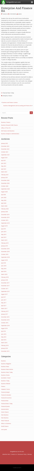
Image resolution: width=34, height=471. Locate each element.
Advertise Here (6, 454)
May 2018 (3, 268)
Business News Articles (7, 369)
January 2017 (4, 314)
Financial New (4, 400)
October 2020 (4, 186)
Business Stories (5, 375)
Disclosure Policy (22, 454)
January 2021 (4, 177)
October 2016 (4, 322)
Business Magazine (6, 363)
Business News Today (7, 372)
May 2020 (3, 200)
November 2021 (5, 149)
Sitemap (29, 454)
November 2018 (5, 251)
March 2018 (4, 274)
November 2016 (5, 320)
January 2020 (4, 211)
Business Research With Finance (9, 125)
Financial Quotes (5, 406)
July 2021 (3, 160)
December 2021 (5, 146)
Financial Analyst (5, 392)
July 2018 (3, 263)
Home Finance (5, 412)
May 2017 (3, 302)
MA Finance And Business (7, 131)
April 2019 (3, 237)
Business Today (5, 380)
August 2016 (4, 328)
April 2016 (3, 340)
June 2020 (3, 197)
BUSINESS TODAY (6, 378)
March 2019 (4, 240)
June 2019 (3, 231)
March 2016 (4, 342)
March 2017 (4, 308)
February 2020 (5, 209)
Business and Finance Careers (10, 102)
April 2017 (3, 305)
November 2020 (5, 183)
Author (20, 14)
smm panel (4, 429)
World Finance (4, 426)
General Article (5, 409)
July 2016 (3, 331)
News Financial (5, 420)
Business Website (5, 383)
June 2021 (3, 163)
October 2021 (4, 152)
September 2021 (5, 155)
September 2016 (5, 325)
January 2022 (4, 143)
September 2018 (5, 257)
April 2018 (3, 271)
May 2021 (3, 166)
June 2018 (3, 265)
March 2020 (4, 206)
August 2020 (4, 191)
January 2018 (4, 280)
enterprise (5, 95)
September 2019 (5, 223)
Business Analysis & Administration (10, 133)
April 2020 (3, 203)
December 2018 (5, 248)
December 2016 (5, 317)
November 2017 (5, 285)
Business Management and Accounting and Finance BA (17, 105)
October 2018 (4, 254)
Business (3, 361)
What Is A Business (6, 423)
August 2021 (4, 157)
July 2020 (3, 194)
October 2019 (4, 220)
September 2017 (5, 291)
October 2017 (4, 288)
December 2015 (5, 351)
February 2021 (5, 174)
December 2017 (5, 283)
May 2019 (3, 234)
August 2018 (4, 260)
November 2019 (5, 217)
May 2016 (3, 337)
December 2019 (5, 214)
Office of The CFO (6, 128)
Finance (3, 386)
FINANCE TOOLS (5, 389)
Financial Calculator (6, 395)
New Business (4, 415)
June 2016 (3, 334)
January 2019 (4, 246)
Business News (5, 366)
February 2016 (5, 345)
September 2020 (5, 189)
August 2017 (4, 294)
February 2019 (5, 243)
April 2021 (3, 169)
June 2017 (3, 300)
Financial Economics (6, 398)
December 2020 (5, 180)
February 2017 (5, 311)
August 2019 (4, 226)
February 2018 (5, 277)
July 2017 (3, 297)
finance (10, 95)
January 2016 (4, 348)
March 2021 (4, 172)
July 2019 (3, 229)
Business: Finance (5, 122)
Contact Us (14, 454)
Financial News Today (8, 93)
